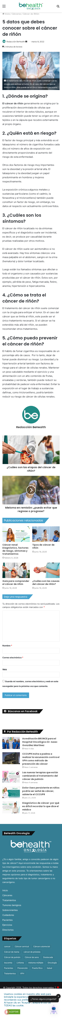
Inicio (7, 14)
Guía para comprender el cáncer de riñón (15, 582)
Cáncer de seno (32, 957)
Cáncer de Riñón (31, 14)
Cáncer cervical (22, 946)
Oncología (52, 962)
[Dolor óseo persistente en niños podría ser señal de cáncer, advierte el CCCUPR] (11, 792)
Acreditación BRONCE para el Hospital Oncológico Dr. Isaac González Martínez (39, 742)
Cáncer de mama (11, 952)
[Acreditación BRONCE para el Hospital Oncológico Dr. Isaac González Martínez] (11, 743)
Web (4, 669)
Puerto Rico (37, 968)
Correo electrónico (12, 657)
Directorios (8, 930)
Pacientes (7, 920)
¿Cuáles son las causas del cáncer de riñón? (45, 582)
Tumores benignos (11, 905)
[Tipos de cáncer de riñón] (46, 534)
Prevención (22, 968)
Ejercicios (7, 925)
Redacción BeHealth (16, 41)
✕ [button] (58, 996)
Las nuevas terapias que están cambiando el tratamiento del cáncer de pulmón (40, 776)
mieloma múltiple (35, 962)
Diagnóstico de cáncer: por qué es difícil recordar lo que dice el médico (40, 806)
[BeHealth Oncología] (31, 6)
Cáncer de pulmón (12, 957)
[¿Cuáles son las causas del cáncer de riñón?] (46, 570)
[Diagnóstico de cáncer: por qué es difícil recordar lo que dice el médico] (11, 807)
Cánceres (16, 14)
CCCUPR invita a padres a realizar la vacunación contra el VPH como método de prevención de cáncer (40, 758)
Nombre (7, 645)
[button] (54, 1010)
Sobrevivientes (10, 910)
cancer (7, 946)
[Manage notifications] (7, 1012)
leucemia (8, 962)
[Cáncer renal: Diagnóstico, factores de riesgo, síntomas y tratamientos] (16, 534)
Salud (49, 968)
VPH (22, 973)
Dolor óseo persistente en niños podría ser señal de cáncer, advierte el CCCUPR (40, 791)
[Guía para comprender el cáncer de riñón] (16, 570)
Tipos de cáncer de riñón (43, 546)
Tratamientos (9, 900)
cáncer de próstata (32, 952)
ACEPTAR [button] (13, 1011)
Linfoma (20, 962)
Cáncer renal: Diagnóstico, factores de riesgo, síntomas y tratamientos (15, 549)
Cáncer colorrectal (41, 946)
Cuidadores (8, 915)
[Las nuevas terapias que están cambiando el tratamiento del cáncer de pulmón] (11, 777)
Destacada (48, 957)
